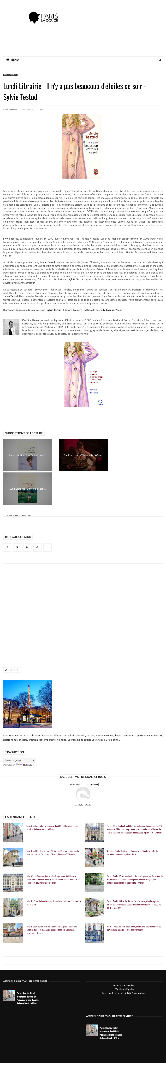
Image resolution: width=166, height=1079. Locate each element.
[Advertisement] (83, 43)
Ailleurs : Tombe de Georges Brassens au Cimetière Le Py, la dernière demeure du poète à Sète (132, 852)
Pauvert (77, 310)
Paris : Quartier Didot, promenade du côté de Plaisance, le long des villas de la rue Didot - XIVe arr (51, 827)
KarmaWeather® (87, 805)
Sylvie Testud (10, 75)
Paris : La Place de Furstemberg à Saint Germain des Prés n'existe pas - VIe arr (53, 903)
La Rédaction (11, 110)
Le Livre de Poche (112, 310)
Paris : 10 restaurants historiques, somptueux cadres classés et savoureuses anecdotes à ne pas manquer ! (134, 928)
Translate (27, 764)
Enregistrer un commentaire (19, 515)
